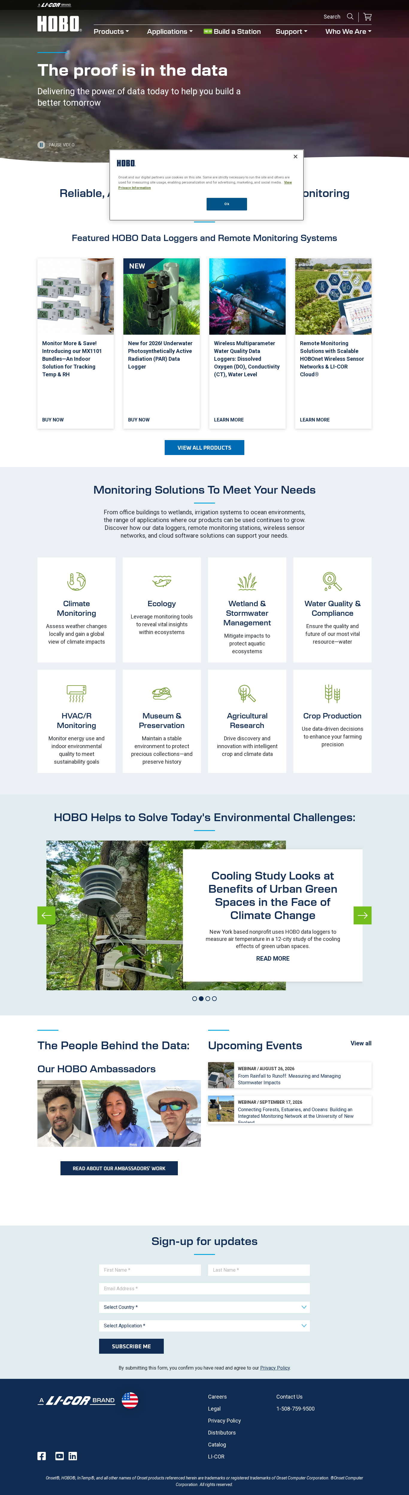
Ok (226, 204)
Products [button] (109, 31)
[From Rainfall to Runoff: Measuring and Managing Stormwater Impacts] (290, 1075)
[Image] (204, 5)
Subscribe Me (131, 1346)
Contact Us (289, 1397)
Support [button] (289, 31)
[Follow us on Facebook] (41, 1456)
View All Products (204, 447)
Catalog (217, 1444)
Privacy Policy (275, 1368)
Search (350, 16)
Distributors (222, 1432)
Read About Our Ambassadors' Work (119, 1168)
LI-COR (216, 1456)
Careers (217, 1397)
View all (361, 1043)
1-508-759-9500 (295, 1408)
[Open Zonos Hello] (130, 1400)
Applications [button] (167, 31)
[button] (367, 17)
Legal (214, 1408)
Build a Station (237, 31)
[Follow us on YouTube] (59, 1456)
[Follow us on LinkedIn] (73, 1456)
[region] (206, 184)
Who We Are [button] (345, 31)
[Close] (295, 156)
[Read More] (273, 915)
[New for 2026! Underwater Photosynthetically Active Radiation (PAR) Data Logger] (161, 343)
